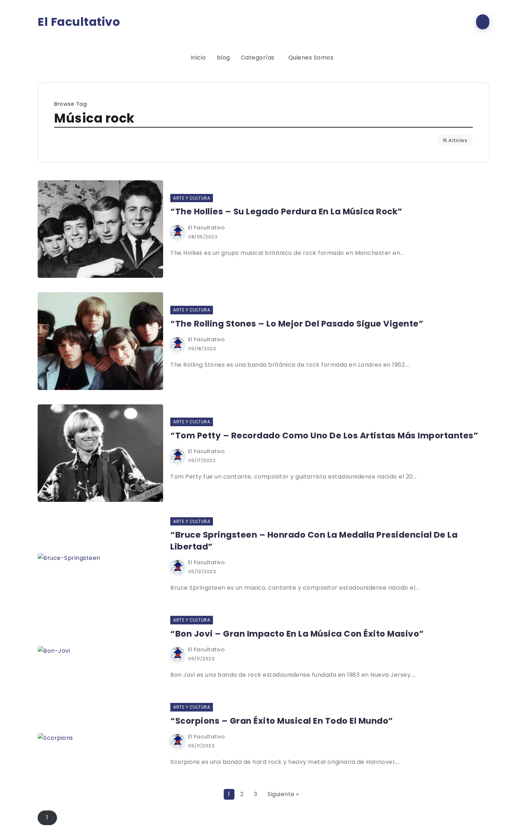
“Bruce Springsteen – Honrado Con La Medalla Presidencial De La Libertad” (313, 540)
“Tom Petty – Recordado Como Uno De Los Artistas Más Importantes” (324, 435)
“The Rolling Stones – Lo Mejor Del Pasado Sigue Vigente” (296, 323)
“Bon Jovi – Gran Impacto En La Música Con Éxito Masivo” (297, 633)
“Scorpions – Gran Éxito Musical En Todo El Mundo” (281, 721)
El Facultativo (79, 22)
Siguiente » (283, 794)
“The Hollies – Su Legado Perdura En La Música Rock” (286, 211)
